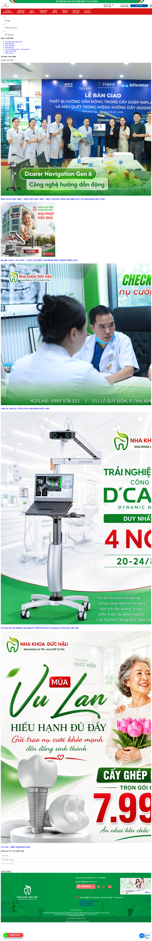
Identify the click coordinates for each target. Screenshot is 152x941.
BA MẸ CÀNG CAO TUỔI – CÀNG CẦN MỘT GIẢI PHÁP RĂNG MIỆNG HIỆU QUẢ (39, 260)
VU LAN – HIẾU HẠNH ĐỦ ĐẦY (15, 847)
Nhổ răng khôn (10, 45)
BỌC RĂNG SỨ (32, 11)
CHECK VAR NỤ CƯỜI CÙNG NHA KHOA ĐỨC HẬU (25, 408)
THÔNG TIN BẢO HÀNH (76, 11)
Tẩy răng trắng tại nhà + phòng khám (17, 49)
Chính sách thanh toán (87, 905)
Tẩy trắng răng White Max (13, 42)
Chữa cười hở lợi (10, 51)
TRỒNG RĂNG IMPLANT (43, 11)
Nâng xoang (9, 53)
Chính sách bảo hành (86, 903)
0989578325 (85, 886)
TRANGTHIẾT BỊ (54, 11)
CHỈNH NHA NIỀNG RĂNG (21, 11)
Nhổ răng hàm (9, 44)
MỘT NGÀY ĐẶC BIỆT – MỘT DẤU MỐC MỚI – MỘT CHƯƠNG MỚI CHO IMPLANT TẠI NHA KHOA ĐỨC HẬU (53, 199)
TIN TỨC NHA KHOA (87, 11)
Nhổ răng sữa (9, 47)
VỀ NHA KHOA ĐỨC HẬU (8, 11)
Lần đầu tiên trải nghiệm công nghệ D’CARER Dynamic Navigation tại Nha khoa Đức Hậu (40, 628)
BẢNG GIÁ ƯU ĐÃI (65, 11)
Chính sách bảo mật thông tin (89, 901)
